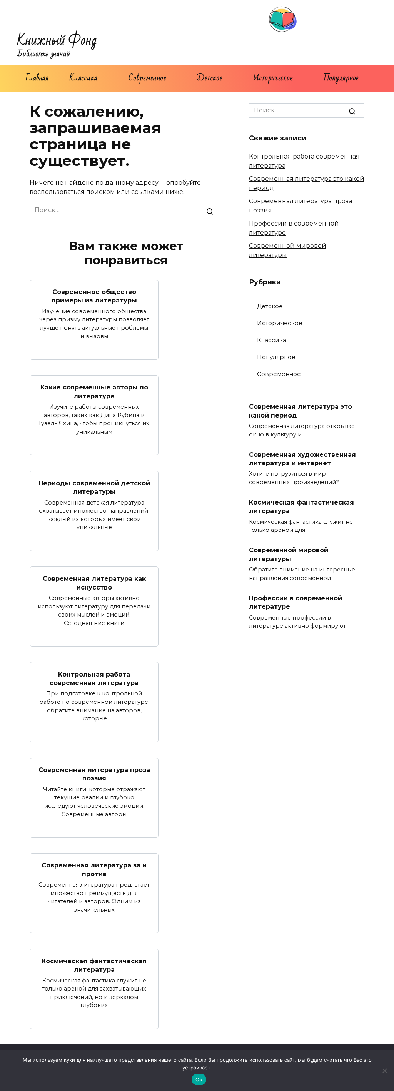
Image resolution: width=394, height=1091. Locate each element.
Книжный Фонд (57, 40)
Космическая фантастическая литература (94, 965)
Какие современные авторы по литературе (94, 391)
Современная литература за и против (94, 869)
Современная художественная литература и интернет (302, 458)
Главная (37, 78)
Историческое (273, 78)
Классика (84, 78)
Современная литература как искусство (94, 583)
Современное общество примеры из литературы (94, 296)
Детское (209, 78)
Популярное (341, 78)
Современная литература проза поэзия (94, 774)
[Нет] (384, 1070)
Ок (198, 1079)
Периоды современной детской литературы (94, 487)
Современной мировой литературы (288, 554)
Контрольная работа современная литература (94, 678)
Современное (147, 78)
